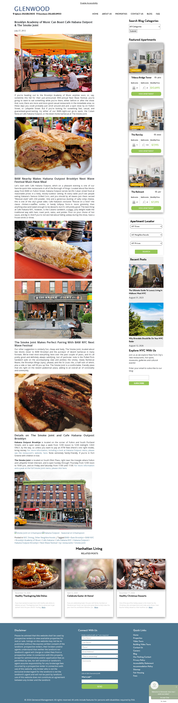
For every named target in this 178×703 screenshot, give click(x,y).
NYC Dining (28, 537)
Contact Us (137, 14)
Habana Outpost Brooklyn (27, 543)
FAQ (158, 14)
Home (95, 14)
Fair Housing (138, 673)
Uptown (24, 14)
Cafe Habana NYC (64, 540)
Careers (136, 651)
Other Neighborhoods (45, 537)
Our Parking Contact (142, 657)
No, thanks (163, 701)
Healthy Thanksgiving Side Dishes (31, 596)
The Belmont (137, 192)
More (43, 607)
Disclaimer (20, 630)
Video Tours (138, 641)
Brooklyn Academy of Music (28, 540)
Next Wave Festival (48, 543)
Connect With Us (87, 630)
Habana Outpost (80, 540)
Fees (135, 676)
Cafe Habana (48, 540)
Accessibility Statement (143, 663)
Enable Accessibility (89, 3)
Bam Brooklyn (77, 537)
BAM (67, 537)
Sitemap (136, 670)
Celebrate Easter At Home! (80, 596)
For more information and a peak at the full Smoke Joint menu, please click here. (54, 467)
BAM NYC (89, 537)
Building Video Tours (142, 644)
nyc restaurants (66, 543)
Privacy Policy (139, 660)
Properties (121, 14)
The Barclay (137, 135)
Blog (149, 14)
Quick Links (139, 630)
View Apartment (146, 94)
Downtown (49, 14)
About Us (107, 14)
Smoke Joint (80, 543)
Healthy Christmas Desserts (132, 596)
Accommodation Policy (143, 666)
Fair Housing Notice (144, 700)
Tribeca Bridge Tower (141, 78)
